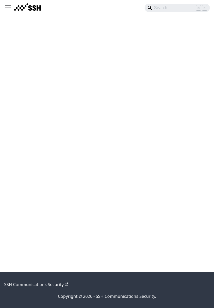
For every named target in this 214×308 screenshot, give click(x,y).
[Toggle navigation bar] (8, 8)
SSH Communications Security (34, 284)
